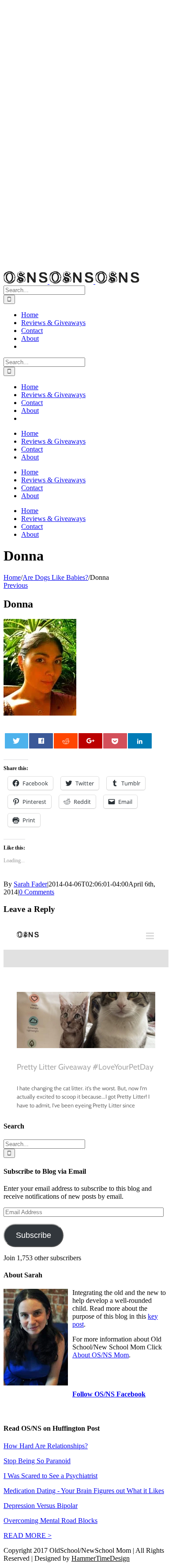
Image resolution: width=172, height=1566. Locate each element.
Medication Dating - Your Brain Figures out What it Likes (84, 1490)
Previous (16, 585)
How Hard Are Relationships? (46, 1446)
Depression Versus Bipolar (41, 1505)
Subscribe (33, 1235)
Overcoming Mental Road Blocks (50, 1520)
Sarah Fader (30, 884)
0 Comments (36, 892)
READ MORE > (28, 1535)
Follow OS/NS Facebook (109, 1394)
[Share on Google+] (90, 741)
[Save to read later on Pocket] (115, 741)
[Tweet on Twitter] (16, 741)
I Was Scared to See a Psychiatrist (50, 1475)
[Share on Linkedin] (139, 741)
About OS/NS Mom (100, 1355)
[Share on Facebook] (40, 741)
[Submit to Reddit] (65, 741)
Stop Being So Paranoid (37, 1461)
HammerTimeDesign (100, 1558)
